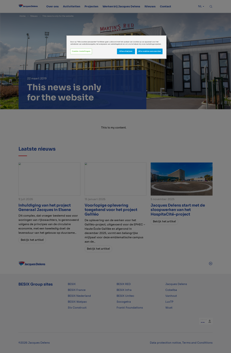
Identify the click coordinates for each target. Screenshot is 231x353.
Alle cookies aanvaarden (149, 51)
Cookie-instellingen (81, 51)
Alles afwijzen (125, 51)
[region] (116, 47)
